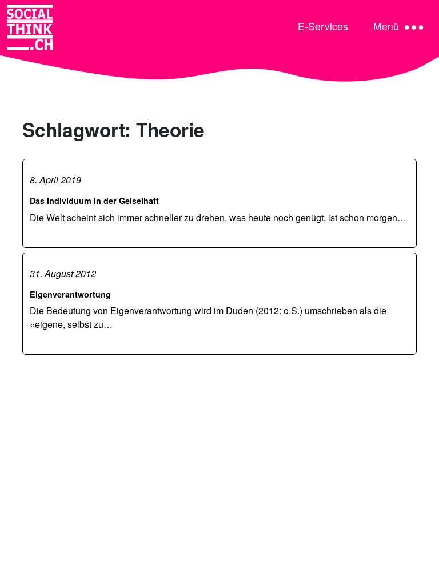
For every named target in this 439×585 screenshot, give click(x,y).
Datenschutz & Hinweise (71, 555)
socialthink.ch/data (161, 568)
